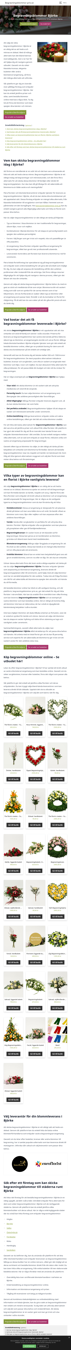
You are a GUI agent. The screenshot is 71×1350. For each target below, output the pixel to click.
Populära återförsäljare (28, 24)
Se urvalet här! (45, 24)
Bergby (10, 1223)
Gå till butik (13, 733)
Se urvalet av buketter (14, 117)
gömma (28, 125)
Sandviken (11, 1250)
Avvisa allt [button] (42, 1346)
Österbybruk (12, 1232)
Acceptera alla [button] (29, 1346)
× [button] (69, 1337)
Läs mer (54, 1342)
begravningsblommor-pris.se (48, 205)
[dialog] (35, 1343)
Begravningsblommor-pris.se (19, 2)
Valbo (9, 1228)
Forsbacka (11, 1237)
